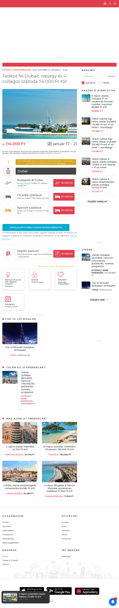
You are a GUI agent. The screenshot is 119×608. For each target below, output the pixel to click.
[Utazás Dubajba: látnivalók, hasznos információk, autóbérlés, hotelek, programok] (10, 382)
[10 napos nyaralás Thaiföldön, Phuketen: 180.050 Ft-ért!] (59, 442)
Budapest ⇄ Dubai (30, 180)
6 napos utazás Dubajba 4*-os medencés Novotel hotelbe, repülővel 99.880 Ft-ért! (102, 101)
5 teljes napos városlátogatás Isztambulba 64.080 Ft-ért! (20, 487)
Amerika (66, 530)
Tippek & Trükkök (10, 560)
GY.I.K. (5, 556)
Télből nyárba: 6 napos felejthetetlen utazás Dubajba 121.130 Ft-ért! (103, 183)
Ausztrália (66, 538)
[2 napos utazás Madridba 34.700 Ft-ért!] (19, 442)
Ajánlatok (6, 526)
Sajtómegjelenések (10, 542)
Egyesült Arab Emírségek (100, 271)
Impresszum (8, 534)
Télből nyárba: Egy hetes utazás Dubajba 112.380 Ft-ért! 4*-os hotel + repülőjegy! (104, 123)
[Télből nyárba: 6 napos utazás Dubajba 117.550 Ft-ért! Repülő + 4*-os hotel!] (86, 164)
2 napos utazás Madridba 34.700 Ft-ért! (20, 448)
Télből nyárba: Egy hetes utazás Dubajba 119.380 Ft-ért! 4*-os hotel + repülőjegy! (104, 143)
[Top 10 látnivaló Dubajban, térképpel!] (19, 343)
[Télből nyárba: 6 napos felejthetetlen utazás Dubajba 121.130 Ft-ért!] (86, 184)
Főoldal (5, 522)
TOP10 (13, 355)
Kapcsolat (66, 556)
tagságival (25, 183)
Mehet (111, 76)
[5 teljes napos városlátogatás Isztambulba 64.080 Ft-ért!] (19, 481)
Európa (65, 522)
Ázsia (64, 526)
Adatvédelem (8, 530)
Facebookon (56, 153)
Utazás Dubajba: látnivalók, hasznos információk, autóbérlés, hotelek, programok (28, 382)
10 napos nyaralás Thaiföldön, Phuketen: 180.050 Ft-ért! (59, 448)
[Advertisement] (62, 34)
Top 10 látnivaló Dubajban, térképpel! (20, 348)
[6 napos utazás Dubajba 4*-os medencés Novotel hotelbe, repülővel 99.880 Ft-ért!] (86, 100)
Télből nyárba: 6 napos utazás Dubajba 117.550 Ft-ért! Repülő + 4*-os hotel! (104, 163)
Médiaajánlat (8, 538)
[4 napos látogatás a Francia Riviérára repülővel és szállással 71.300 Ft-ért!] (59, 481)
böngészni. (61, 163)
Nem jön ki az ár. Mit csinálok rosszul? (56, 266)
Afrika (64, 534)
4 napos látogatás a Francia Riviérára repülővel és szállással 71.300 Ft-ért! (59, 488)
